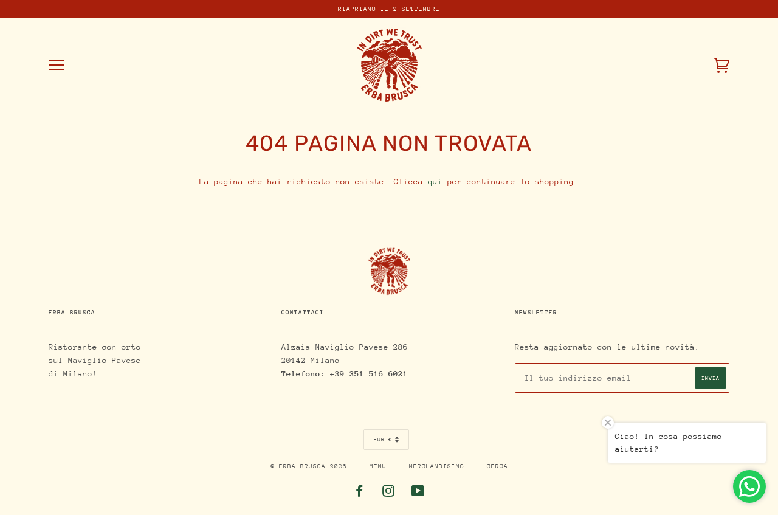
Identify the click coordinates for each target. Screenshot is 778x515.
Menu (378, 466)
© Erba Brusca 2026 (308, 466)
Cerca (497, 466)
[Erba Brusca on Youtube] (418, 493)
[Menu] (56, 65)
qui (435, 181)
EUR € (383, 439)
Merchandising (436, 466)
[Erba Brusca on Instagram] (388, 493)
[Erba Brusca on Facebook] (359, 493)
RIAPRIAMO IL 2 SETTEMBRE (389, 9)
